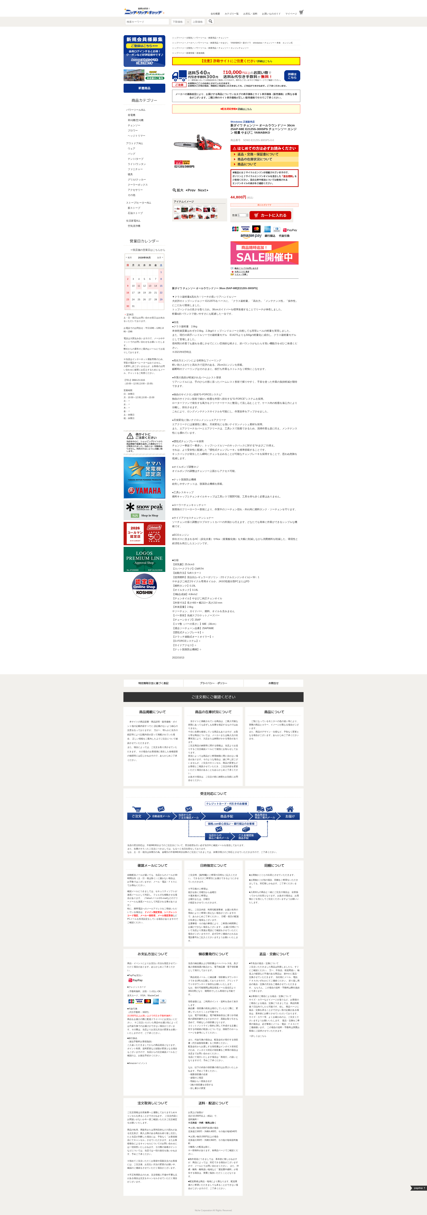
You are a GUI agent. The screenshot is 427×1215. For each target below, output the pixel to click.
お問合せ (274, 683)
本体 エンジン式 (285, 43)
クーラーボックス (138, 184)
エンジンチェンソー (240, 48)
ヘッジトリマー (136, 135)
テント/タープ (135, 158)
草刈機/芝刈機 (135, 120)
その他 (131, 195)
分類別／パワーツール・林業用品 (201, 38)
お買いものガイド (271, 13)
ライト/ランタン (137, 164)
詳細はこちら (264, 61)
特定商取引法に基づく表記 (153, 683)
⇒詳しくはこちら (257, 1036)
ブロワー (133, 130)
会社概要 (215, 13)
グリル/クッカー (137, 179)
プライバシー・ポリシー (213, 683)
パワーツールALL (135, 109)
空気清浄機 (134, 225)
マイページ (291, 13)
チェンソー (134, 125)
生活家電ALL (133, 220)
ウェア (131, 148)
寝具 (130, 174)
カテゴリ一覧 (231, 13)
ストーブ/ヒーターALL (138, 202)
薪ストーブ (134, 207)
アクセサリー (135, 189)
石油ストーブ (135, 213)
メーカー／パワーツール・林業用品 (202, 43)
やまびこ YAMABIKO (231, 43)
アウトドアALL (134, 143)
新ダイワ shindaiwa (252, 43)
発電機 (131, 115)
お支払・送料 (250, 13)
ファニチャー (135, 169)
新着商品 (144, 88)
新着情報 (190, 53)
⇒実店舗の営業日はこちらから (147, 249)
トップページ (178, 38)
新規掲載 (200, 53)
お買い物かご (301, 12)
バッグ (131, 153)
